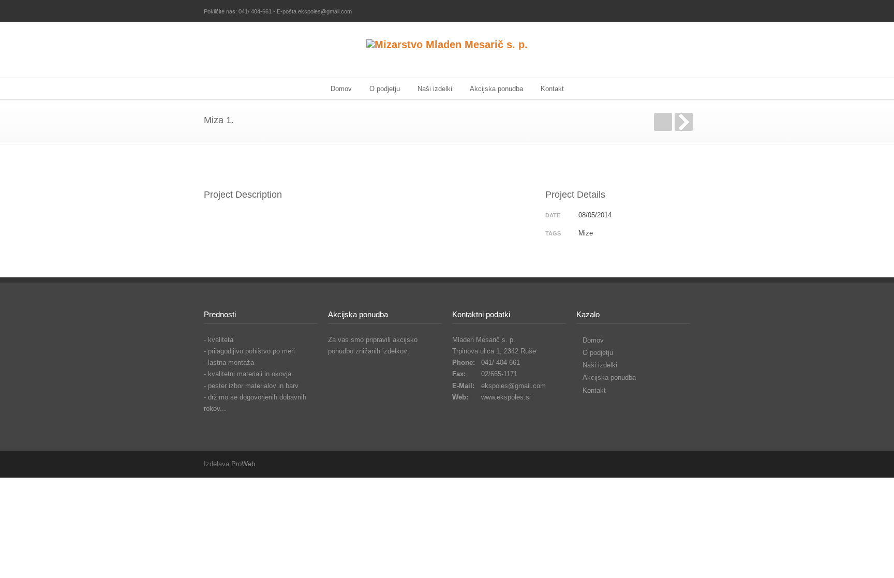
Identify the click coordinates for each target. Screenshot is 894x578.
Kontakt (552, 89)
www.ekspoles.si (506, 397)
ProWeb (243, 464)
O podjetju (384, 89)
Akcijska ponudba (496, 89)
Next (684, 122)
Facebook (679, 12)
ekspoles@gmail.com (513, 386)
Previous (663, 122)
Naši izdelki (435, 89)
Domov (341, 89)
